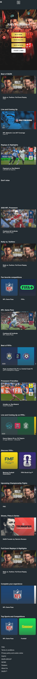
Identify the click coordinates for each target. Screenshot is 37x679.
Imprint (3, 656)
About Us (4, 668)
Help (3, 647)
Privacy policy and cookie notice (12, 653)
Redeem (4, 665)
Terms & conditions (7, 650)
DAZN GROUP (6, 659)
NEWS (3, 662)
